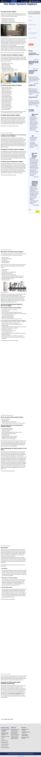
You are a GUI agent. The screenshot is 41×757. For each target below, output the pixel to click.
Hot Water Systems (5, 744)
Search (30, 209)
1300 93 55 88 (34, 1)
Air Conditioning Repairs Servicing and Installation (6, 730)
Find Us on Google (20, 756)
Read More (30, 94)
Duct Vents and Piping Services (5, 737)
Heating (3, 739)
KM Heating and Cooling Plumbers (20, 753)
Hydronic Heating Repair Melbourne (25, 735)
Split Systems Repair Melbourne (25, 738)
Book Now (14, 1)
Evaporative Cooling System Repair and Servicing (5, 733)
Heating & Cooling (5, 740)
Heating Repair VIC (5, 742)
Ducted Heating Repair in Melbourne (26, 732)
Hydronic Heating (5, 745)
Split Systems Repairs (5, 747)
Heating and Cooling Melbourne (25, 730)
